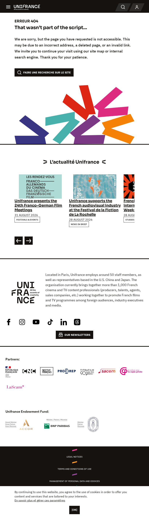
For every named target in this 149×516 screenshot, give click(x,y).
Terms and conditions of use (74, 469)
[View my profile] (137, 7)
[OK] (74, 509)
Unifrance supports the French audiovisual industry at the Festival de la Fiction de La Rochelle (95, 208)
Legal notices (74, 456)
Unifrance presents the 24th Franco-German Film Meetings (38, 205)
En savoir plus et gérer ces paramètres (40, 500)
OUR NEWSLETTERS (77, 335)
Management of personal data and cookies (74, 481)
